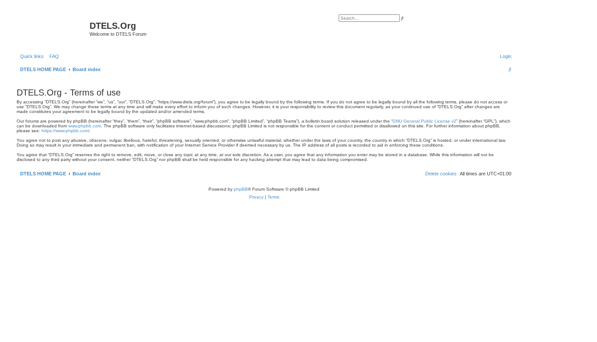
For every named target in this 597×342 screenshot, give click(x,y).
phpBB (241, 189)
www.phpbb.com (84, 125)
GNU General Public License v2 (424, 121)
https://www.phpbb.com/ (66, 130)
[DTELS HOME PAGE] (52, 28)
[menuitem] (52, 56)
